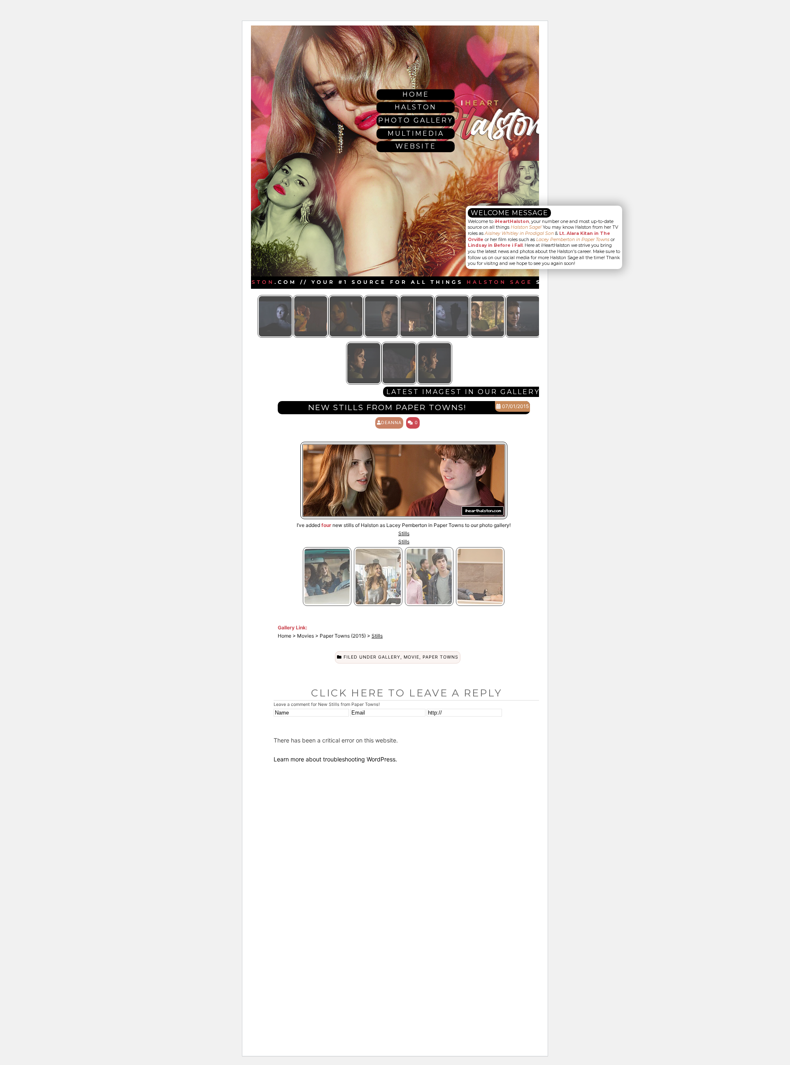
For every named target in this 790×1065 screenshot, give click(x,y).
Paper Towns (440, 657)
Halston (416, 107)
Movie (411, 657)
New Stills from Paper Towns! (387, 407)
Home (415, 94)
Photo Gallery (415, 120)
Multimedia (416, 133)
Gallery (389, 657)
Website (415, 146)
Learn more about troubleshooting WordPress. (335, 759)
